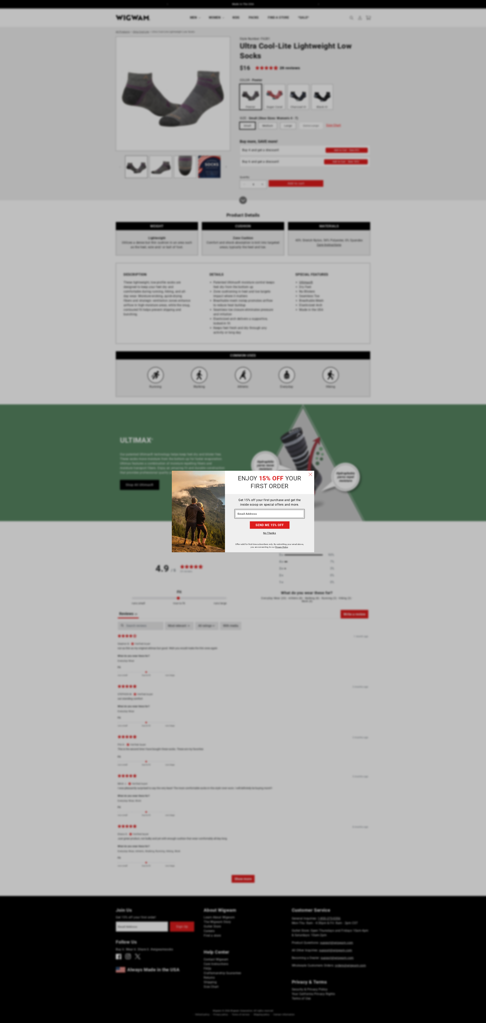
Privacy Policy (281, 547)
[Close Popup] (310, 474)
